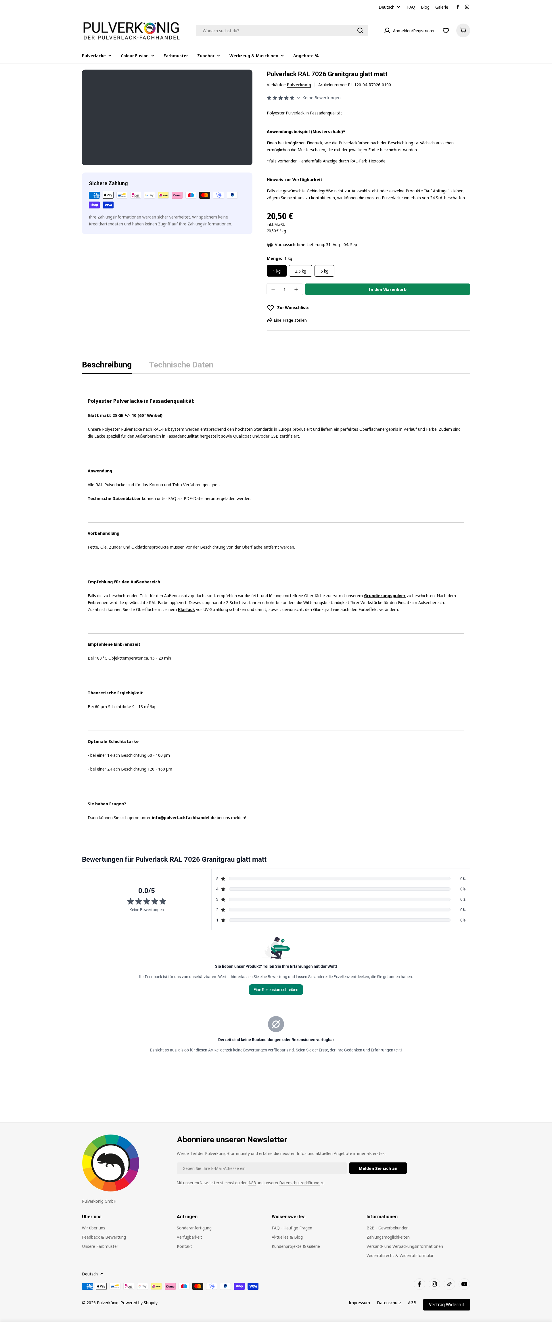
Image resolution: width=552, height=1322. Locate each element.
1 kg (277, 271)
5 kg (324, 271)
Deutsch (386, 7)
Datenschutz (389, 1302)
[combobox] (282, 30)
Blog (425, 7)
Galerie (441, 7)
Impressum (359, 1302)
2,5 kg (300, 271)
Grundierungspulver (385, 595)
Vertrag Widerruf (446, 1304)
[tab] (107, 366)
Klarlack (186, 609)
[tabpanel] (276, 602)
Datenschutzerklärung (299, 1182)
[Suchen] (360, 30)
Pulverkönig (299, 84)
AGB (252, 1182)
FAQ (411, 7)
